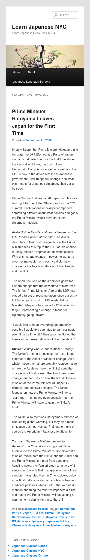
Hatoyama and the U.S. (27, 517)
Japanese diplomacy (31, 521)
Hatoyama (63, 513)
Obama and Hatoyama (26, 525)
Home (17, 72)
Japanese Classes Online (30, 555)
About (31, 72)
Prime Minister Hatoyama (59, 525)
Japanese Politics (36, 509)
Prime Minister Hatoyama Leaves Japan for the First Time (33, 122)
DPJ (35, 513)
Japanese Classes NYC (28, 550)
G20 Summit (47, 513)
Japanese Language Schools (31, 81)
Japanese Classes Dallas (29, 545)
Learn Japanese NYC (39, 26)
